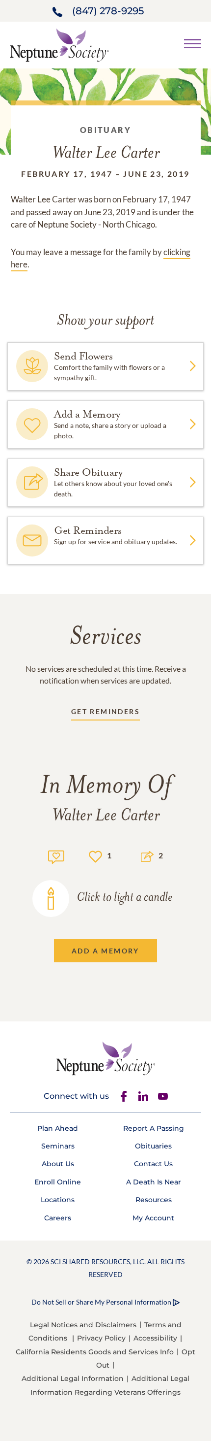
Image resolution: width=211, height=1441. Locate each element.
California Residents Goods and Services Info (95, 1351)
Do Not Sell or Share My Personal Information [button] (101, 1302)
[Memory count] (56, 855)
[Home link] (59, 44)
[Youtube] (163, 1096)
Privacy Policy (101, 1338)
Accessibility (155, 1338)
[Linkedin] (143, 1096)
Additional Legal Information (73, 1378)
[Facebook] (124, 1096)
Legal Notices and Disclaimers (83, 1324)
